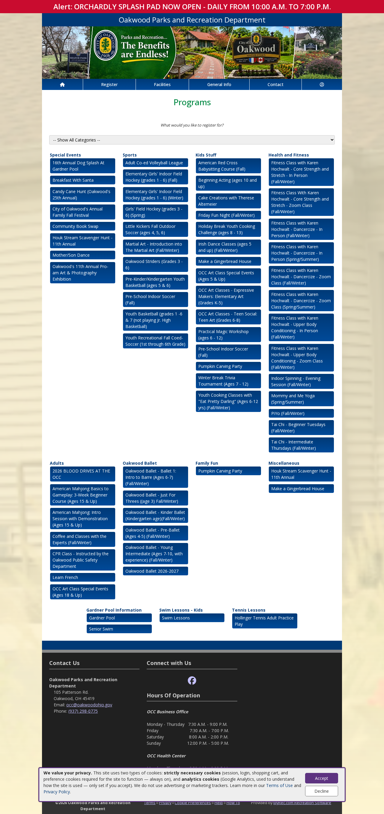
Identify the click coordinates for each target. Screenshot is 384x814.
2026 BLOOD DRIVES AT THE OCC (81, 474)
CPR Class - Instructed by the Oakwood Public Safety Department (80, 560)
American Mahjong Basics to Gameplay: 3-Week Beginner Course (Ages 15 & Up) (80, 495)
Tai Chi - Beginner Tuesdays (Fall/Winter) (298, 428)
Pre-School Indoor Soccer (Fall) (150, 300)
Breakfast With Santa (73, 180)
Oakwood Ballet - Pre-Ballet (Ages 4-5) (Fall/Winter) (152, 533)
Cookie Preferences (193, 802)
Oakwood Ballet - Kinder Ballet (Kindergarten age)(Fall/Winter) (155, 515)
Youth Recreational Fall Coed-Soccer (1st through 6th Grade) (155, 341)
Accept (321, 778)
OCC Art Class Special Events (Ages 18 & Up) (80, 592)
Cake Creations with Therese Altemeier (226, 201)
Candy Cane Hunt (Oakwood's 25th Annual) (81, 195)
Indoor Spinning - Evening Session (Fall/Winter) (295, 381)
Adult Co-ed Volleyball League (154, 162)
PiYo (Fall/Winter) (287, 413)
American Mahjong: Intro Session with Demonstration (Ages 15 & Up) (80, 518)
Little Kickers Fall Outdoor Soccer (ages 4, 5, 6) (150, 229)
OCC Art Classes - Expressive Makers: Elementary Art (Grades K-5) (226, 296)
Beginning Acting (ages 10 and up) (227, 183)
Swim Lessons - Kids (181, 610)
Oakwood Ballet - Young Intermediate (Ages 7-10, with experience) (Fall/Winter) (154, 553)
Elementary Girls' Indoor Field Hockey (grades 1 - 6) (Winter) (154, 195)
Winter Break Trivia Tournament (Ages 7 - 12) (223, 381)
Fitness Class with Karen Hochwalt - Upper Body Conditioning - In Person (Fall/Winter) (294, 327)
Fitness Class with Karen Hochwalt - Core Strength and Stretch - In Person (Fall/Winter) (300, 172)
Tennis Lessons (249, 610)
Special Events (65, 155)
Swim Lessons (176, 618)
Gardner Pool (102, 618)
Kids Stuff (206, 155)
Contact (276, 84)
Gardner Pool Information (114, 610)
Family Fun (207, 463)
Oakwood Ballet (140, 463)
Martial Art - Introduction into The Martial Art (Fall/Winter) (153, 247)
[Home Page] (62, 84)
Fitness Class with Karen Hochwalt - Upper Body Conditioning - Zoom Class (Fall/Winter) (297, 357)
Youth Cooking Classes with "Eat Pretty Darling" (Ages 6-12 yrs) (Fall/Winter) (228, 401)
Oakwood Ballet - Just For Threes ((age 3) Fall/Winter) (151, 498)
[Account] (322, 84)
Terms (149, 802)
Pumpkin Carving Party (220, 366)
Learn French (65, 577)
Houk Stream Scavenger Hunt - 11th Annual (82, 241)
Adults (57, 463)
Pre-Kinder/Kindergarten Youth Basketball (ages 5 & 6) (155, 282)
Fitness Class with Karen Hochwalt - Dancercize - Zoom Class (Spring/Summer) (301, 300)
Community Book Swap (75, 226)
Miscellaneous (283, 463)
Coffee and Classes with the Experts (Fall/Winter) (79, 539)
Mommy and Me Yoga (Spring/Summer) (293, 399)
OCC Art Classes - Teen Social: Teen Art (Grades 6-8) (227, 317)
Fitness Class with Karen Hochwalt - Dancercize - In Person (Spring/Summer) (296, 253)
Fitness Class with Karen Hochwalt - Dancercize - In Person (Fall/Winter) (296, 229)
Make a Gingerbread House (224, 261)
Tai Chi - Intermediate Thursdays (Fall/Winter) (293, 445)
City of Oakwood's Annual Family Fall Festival (77, 212)
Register (109, 84)
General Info (219, 84)
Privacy (165, 802)
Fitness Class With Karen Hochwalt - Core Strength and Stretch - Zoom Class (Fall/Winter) (300, 202)
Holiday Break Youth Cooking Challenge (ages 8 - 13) (226, 229)
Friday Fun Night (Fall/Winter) (226, 215)
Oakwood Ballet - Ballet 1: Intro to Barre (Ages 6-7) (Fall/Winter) (150, 477)
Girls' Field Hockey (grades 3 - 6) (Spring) (153, 212)
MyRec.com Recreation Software (302, 802)
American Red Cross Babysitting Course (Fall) (221, 166)
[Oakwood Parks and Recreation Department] (192, 52)
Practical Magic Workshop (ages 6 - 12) (223, 335)
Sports (130, 155)
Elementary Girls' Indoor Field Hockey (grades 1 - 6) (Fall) (153, 177)
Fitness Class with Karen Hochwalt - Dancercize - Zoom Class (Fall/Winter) (301, 276)
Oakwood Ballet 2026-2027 (151, 571)
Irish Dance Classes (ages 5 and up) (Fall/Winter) (224, 247)
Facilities (162, 84)
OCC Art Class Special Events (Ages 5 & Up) (226, 276)
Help (218, 802)
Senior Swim (101, 629)
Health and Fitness (288, 155)
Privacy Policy (57, 792)
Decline (321, 791)
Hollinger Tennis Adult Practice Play (264, 621)
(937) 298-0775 (83, 711)
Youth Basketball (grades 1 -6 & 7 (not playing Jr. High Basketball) (153, 320)
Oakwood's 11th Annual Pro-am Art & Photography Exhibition (80, 273)
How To (233, 802)
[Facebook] (192, 680)
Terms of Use (279, 785)
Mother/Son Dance (71, 255)
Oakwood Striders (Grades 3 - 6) (154, 264)
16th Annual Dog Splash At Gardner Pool (78, 166)
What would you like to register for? (192, 125)
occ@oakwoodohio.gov (89, 705)
